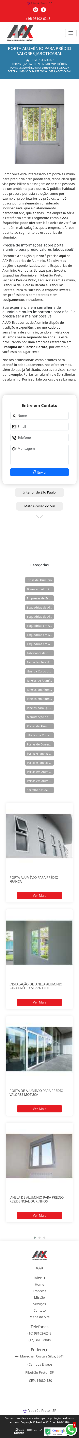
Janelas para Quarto (40, 708)
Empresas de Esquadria (40, 598)
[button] (34, 1238)
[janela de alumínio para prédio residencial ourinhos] (39, 1156)
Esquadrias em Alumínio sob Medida (40, 644)
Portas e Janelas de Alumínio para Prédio (40, 763)
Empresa (39, 1291)
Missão (39, 1297)
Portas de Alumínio (40, 726)
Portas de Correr (39, 735)
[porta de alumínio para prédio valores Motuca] (39, 1049)
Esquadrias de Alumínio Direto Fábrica (40, 616)
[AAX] (20, 33)
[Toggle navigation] (71, 33)
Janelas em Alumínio (40, 690)
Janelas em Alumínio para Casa (40, 699)
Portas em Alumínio (40, 772)
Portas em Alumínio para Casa (40, 781)
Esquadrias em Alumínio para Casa (40, 635)
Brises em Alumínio (40, 589)
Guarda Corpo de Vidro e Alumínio (40, 671)
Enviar (41, 472)
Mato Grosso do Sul (39, 506)
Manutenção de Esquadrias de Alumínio (40, 717)
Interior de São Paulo (39, 492)
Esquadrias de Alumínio (40, 607)
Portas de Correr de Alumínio (40, 744)
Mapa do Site (40, 1317)
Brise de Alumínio (40, 580)
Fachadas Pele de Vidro (40, 662)
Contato (39, 1310)
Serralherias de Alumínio (40, 790)
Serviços (39, 1304)
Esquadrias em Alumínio (40, 626)
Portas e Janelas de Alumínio (40, 753)
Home (39, 1284)
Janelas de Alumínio (40, 680)
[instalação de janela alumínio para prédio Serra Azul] (39, 942)
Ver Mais (39, 895)
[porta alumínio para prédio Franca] (39, 836)
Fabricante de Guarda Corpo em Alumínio (40, 653)
